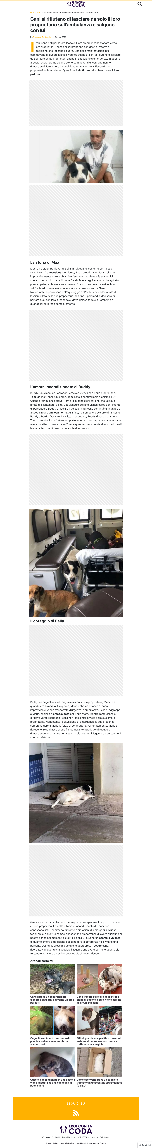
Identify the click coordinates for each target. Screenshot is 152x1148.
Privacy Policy (52, 1143)
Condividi (146, 1145)
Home (32, 12)
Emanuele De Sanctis (42, 37)
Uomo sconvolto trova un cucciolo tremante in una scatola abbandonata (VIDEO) (99, 1082)
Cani (38, 12)
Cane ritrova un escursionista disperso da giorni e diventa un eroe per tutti (52, 999)
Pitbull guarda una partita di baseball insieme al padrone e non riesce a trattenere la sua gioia (99, 1041)
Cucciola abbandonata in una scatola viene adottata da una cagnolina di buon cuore (52, 1082)
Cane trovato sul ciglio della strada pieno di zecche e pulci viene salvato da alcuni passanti (99, 999)
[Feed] (76, 1112)
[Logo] (76, 4)
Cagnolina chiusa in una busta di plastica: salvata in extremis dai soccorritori (50, 1041)
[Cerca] (140, 4)
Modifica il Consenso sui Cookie (91, 1143)
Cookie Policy (67, 1143)
